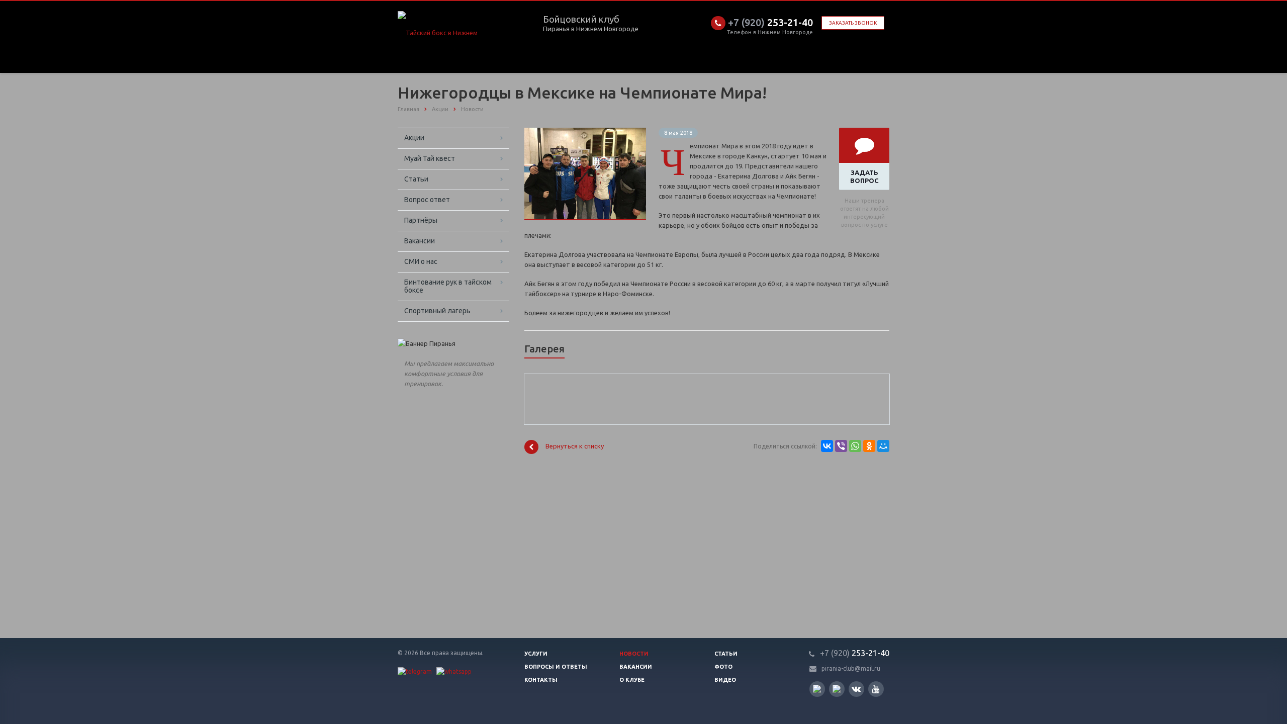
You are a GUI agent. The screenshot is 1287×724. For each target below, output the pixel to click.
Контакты (541, 680)
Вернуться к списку (574, 446)
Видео (725, 680)
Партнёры (420, 220)
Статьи (416, 179)
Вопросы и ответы (555, 667)
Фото (723, 667)
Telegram (837, 689)
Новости (634, 654)
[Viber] (841, 446)
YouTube (876, 689)
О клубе (632, 680)
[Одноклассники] (869, 446)
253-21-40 (770, 22)
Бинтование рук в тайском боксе (448, 286)
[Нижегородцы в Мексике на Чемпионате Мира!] (585, 132)
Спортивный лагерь (437, 311)
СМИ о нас (420, 261)
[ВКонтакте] (827, 446)
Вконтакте (856, 689)
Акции (414, 138)
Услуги (535, 654)
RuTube (817, 689)
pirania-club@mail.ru (850, 668)
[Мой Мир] (883, 446)
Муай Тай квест (429, 158)
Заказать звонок (853, 23)
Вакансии (419, 241)
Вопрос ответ (427, 200)
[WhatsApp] (855, 446)
